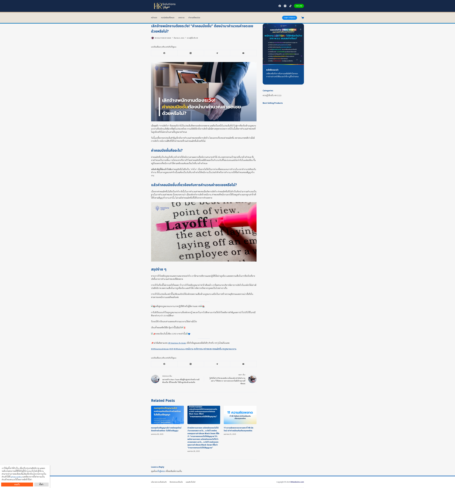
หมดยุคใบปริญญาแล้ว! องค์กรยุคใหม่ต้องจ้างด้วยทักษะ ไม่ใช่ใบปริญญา (166, 429)
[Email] (243, 53)
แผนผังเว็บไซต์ (190, 482)
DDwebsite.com (297, 482)
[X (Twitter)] (190, 53)
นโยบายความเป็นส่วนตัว (159, 482)
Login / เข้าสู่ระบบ (289, 17)
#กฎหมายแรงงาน (229, 349)
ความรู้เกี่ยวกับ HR (192, 38)
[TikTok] (290, 6)
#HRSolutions (179, 349)
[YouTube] (285, 6)
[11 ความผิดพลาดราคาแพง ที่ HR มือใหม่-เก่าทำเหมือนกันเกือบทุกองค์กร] (240, 415)
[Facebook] (280, 6)
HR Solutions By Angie (177, 343)
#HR (171, 349)
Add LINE (299, 6)
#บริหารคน (198, 349)
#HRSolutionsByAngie (160, 349)
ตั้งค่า (41, 484)
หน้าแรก (154, 17)
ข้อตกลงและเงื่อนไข (176, 482)
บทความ (181, 17)
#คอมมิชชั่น (217, 349)
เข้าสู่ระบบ (161, 471)
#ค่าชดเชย (207, 349)
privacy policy (16, 476)
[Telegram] (217, 53)
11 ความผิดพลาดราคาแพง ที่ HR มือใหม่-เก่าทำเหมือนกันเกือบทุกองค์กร (238, 429)
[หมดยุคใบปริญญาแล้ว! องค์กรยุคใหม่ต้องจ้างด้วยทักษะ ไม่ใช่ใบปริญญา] (167, 415)
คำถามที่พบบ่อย (194, 17)
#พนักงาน (189, 349)
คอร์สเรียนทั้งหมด (167, 17)
